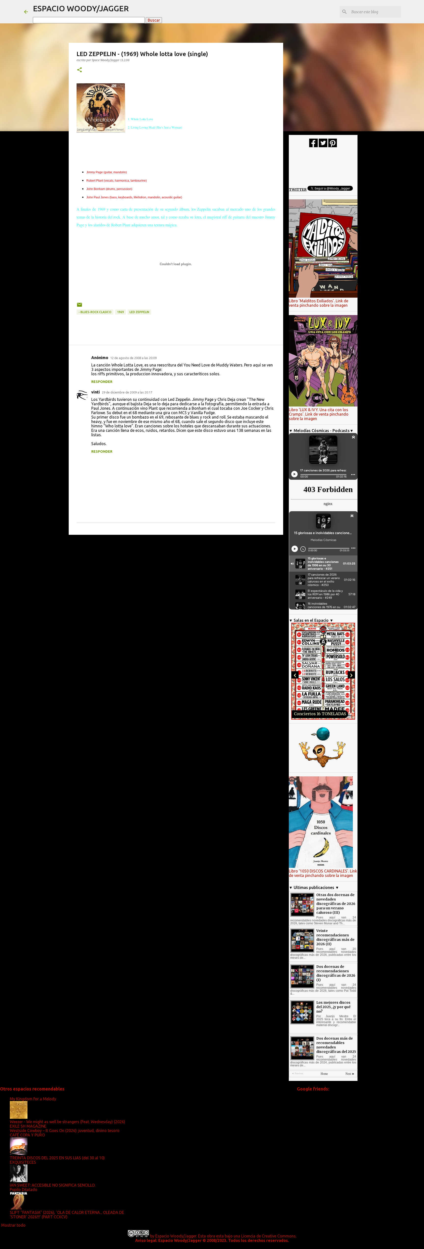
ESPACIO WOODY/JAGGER (81, 8)
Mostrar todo (13, 1225)
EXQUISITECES (23, 1162)
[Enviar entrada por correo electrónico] (79, 306)
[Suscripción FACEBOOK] (313, 146)
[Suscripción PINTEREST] (332, 146)
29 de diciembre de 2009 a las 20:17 (127, 392)
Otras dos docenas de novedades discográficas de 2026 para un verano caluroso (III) (335, 904)
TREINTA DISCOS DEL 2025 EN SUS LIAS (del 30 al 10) (57, 1158)
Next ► (350, 1073)
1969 (120, 312)
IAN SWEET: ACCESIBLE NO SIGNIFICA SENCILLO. (52, 1185)
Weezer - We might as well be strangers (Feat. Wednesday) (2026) (67, 1121)
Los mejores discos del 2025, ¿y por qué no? (333, 1007)
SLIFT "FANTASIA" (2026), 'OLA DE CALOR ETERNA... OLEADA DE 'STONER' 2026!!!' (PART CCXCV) (67, 1214)
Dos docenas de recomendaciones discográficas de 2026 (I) (335, 973)
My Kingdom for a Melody (33, 1099)
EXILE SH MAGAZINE (28, 1126)
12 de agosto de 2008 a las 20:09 (133, 358)
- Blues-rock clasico (95, 312)
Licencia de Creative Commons (268, 1236)
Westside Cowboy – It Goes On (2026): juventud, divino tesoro (64, 1130)
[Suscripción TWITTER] (323, 146)
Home (324, 1073)
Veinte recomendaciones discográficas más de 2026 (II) (335, 937)
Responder (101, 382)
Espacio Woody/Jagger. (176, 1236)
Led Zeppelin (139, 312)
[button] (79, 70)
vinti (95, 392)
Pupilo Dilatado (23, 1189)
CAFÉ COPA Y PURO (27, 1135)
